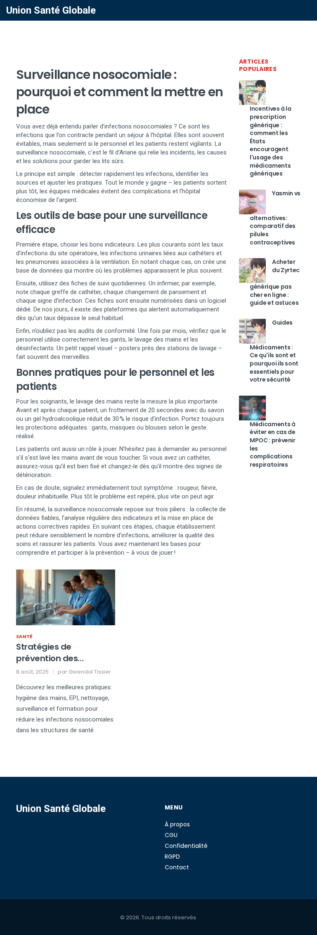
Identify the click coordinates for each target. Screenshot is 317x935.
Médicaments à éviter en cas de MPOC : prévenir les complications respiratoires (273, 444)
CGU (171, 835)
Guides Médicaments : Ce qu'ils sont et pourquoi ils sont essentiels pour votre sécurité (274, 351)
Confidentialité (186, 846)
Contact (177, 867)
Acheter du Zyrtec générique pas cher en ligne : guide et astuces (275, 282)
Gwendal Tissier (90, 672)
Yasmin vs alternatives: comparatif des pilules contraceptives (275, 218)
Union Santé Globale (51, 10)
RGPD (172, 856)
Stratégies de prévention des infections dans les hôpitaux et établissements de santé (54, 652)
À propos (177, 824)
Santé (24, 636)
